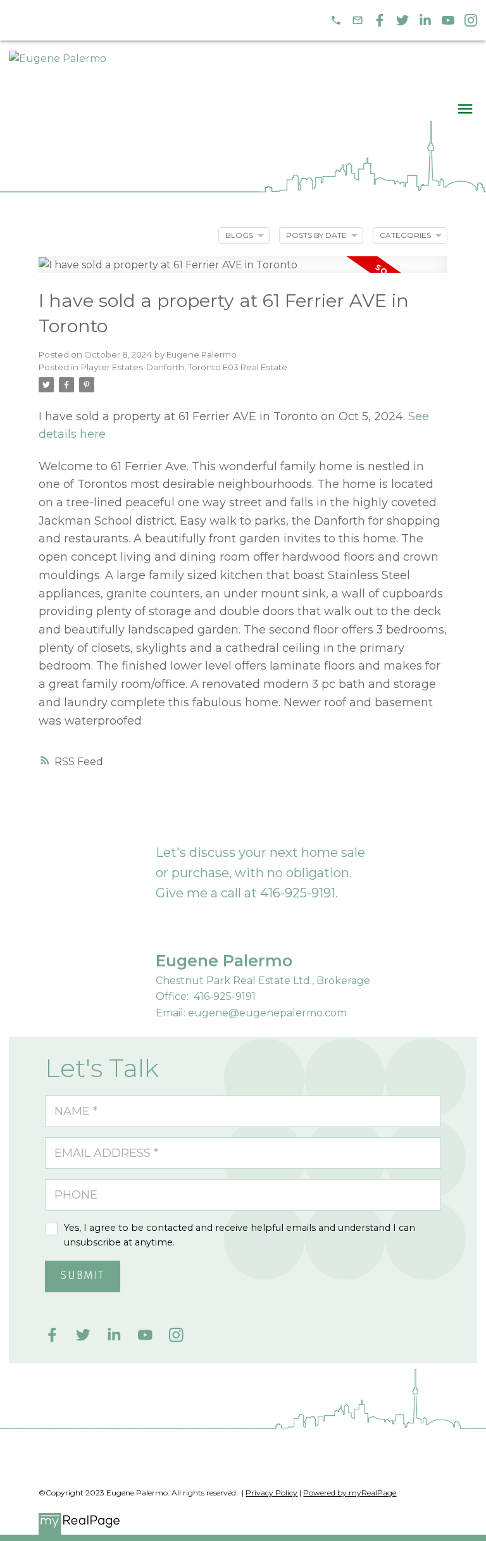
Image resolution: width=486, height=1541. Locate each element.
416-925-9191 (297, 893)
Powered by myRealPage (349, 1492)
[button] (336, 20)
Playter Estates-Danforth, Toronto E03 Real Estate (184, 367)
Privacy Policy (271, 1492)
